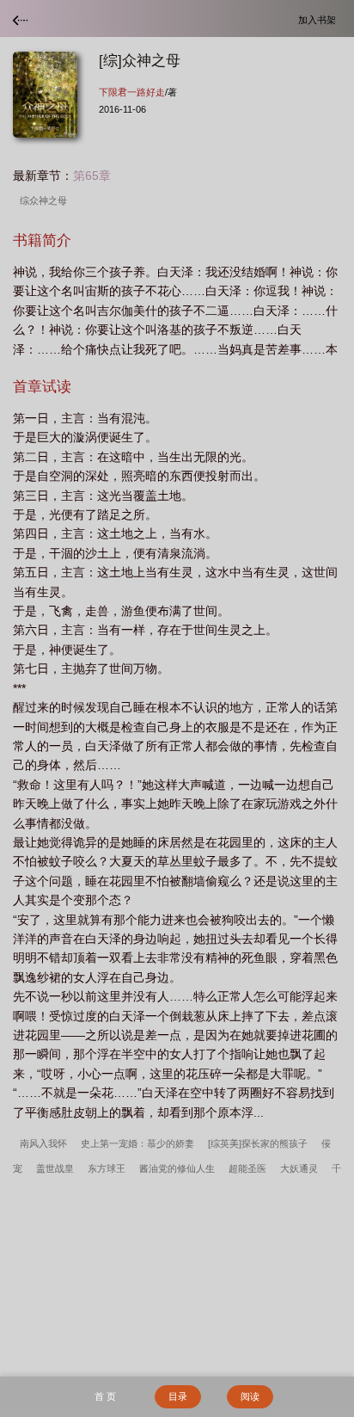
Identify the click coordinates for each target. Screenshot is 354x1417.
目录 (177, 1396)
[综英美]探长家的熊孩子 (258, 1143)
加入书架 (319, 19)
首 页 (105, 1396)
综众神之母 (46, 200)
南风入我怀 (43, 1143)
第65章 (92, 175)
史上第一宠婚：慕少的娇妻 (137, 1143)
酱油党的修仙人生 (177, 1168)
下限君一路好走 (132, 92)
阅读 (250, 1396)
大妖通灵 (299, 1168)
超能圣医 (247, 1168)
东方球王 (106, 1168)
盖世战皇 (55, 1168)
